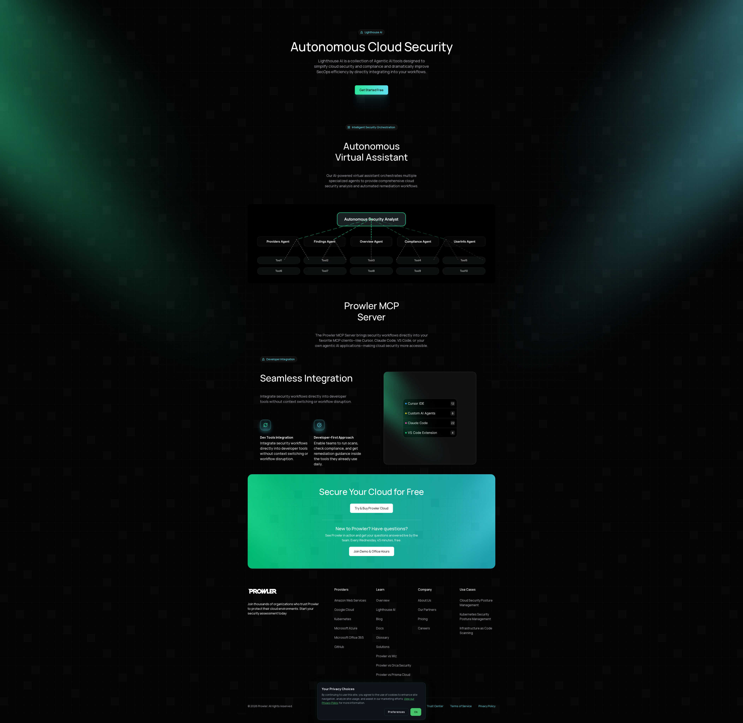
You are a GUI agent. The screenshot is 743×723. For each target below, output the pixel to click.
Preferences (396, 712)
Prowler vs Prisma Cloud (393, 675)
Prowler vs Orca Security (393, 665)
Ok (416, 712)
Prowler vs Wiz (386, 656)
